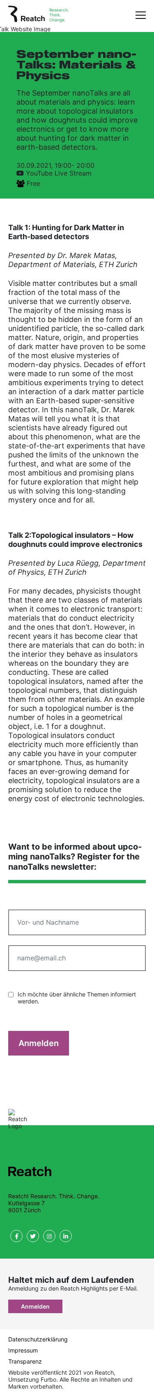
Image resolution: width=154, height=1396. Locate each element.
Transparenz (25, 1361)
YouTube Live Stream (59, 173)
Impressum (23, 1350)
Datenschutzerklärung (38, 1339)
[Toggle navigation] (140, 15)
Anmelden (38, 1043)
